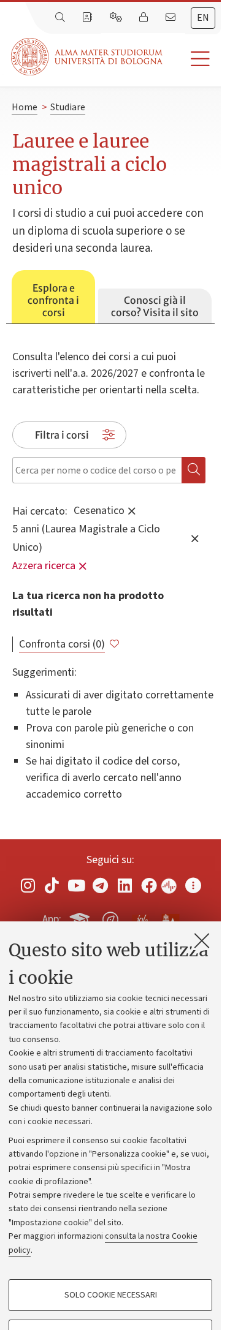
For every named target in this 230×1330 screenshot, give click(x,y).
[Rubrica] (88, 18)
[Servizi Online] (117, 18)
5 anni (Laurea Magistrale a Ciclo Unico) (86, 537)
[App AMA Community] (169, 919)
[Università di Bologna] (87, 56)
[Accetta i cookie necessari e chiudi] (202, 940)
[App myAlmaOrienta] (110, 917)
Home (24, 107)
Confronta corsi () (62, 644)
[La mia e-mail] (171, 18)
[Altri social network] (193, 885)
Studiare (67, 107)
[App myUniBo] (81, 917)
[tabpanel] (110, 569)
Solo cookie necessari (110, 1295)
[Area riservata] (145, 18)
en (203, 18)
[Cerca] (61, 18)
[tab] (53, 297)
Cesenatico (99, 510)
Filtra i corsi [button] (62, 435)
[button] (192, 59)
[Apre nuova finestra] (27, 885)
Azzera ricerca (43, 565)
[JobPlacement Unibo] (140, 917)
